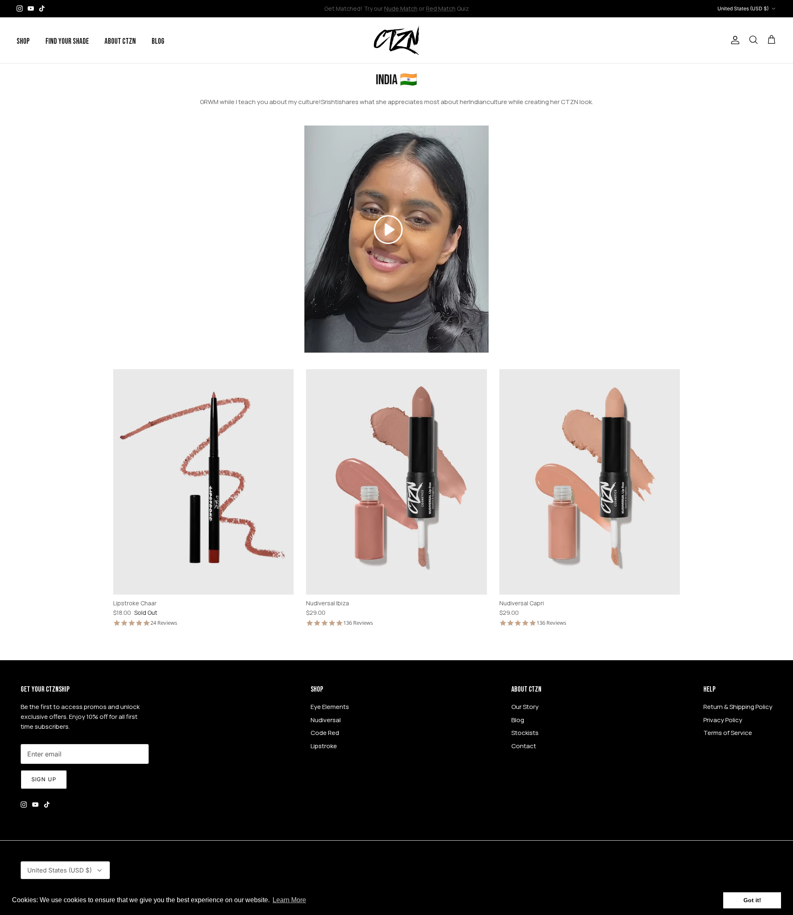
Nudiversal (326, 720)
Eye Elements (330, 706)
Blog (158, 41)
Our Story (525, 706)
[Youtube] (31, 8)
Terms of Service (727, 732)
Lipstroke (324, 746)
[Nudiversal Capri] (589, 482)
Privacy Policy (722, 720)
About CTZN (120, 41)
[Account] (733, 40)
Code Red (325, 732)
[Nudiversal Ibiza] (396, 482)
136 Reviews (358, 622)
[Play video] (388, 229)
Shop (23, 41)
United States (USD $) (743, 8)
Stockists (525, 732)
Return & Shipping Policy (737, 706)
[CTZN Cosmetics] (396, 40)
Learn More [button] (289, 899)
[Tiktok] (42, 8)
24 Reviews (163, 622)
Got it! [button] (752, 900)
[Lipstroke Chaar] (203, 482)
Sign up (43, 779)
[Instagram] (20, 8)
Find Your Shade (67, 41)
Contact (523, 746)
